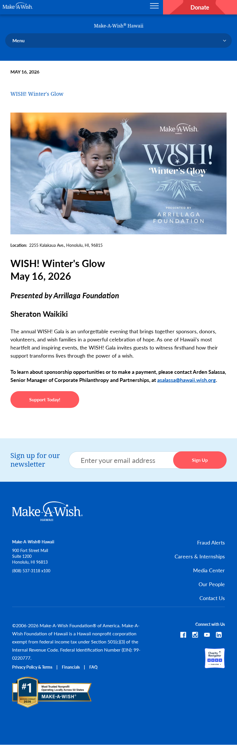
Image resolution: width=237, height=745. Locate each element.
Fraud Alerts (211, 542)
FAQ (93, 667)
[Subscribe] (207, 635)
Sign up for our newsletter (35, 460)
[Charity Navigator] (215, 665)
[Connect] (219, 635)
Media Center (209, 570)
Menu (18, 40)
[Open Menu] (154, 7)
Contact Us (212, 597)
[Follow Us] (183, 635)
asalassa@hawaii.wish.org (186, 379)
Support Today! (44, 399)
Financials (71, 667)
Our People (212, 584)
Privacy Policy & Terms (32, 667)
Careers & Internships (200, 556)
